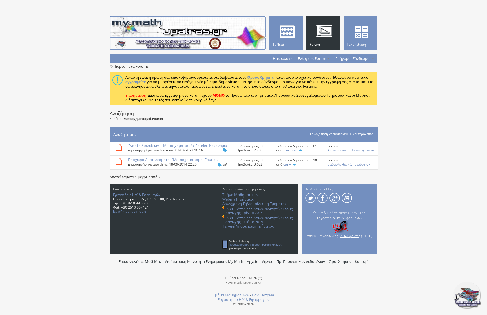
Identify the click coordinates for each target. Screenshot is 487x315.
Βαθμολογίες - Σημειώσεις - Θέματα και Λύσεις (348, 166)
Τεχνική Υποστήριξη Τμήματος (248, 226)
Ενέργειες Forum (312, 58)
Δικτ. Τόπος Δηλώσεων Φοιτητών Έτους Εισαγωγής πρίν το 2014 (257, 210)
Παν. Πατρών (263, 295)
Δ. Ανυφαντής (350, 236)
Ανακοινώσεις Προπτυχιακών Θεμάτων (350, 152)
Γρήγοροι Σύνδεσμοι (353, 58)
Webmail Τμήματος (238, 199)
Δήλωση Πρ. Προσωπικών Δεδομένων (293, 261)
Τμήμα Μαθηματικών (240, 194)
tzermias (167, 150)
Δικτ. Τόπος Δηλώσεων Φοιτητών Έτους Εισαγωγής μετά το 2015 (257, 219)
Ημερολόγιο (283, 58)
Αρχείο (252, 261)
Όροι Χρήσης (340, 261)
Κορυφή (362, 261)
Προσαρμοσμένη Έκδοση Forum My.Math (256, 244)
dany (163, 164)
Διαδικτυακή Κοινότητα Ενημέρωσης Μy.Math (204, 261)
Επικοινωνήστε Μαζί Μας (140, 261)
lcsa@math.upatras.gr (130, 211)
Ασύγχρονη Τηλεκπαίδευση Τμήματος (254, 203)
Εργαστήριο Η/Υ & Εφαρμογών (137, 194)
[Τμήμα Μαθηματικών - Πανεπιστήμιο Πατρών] (467, 307)
